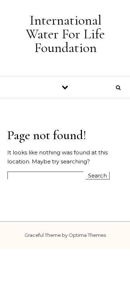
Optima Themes (87, 235)
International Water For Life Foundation (65, 34)
